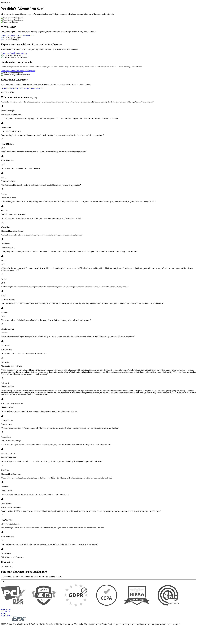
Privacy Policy (6, 615)
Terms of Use (6, 609)
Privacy (3, 613)
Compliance (5, 611)
